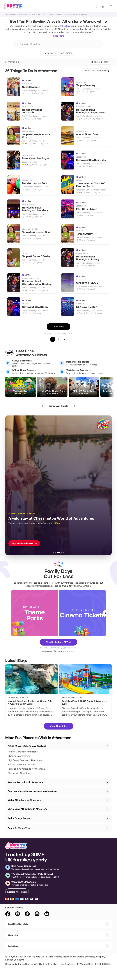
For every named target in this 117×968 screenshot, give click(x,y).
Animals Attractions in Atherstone (25, 782)
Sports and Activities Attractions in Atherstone (32, 791)
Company (13, 946)
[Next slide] (106, 613)
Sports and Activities (57, 14)
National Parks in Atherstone (22, 764)
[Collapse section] (107, 746)
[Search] (95, 6)
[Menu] (111, 6)
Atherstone (40, 14)
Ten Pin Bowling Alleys (78, 14)
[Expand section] (107, 782)
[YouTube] (46, 914)
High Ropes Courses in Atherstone (25, 760)
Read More (58, 35)
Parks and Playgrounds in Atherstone (26, 768)
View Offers (66, 53)
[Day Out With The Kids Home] (12, 6)
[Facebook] (7, 914)
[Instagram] (37, 914)
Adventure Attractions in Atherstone (27, 746)
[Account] (102, 6)
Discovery (13, 935)
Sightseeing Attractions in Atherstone (27, 809)
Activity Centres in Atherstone (23, 751)
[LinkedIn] (17, 914)
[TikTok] (27, 914)
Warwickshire (27, 14)
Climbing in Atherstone (19, 756)
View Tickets (51, 53)
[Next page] (64, 339)
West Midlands (11, 14)
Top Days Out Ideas (18, 924)
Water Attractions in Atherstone (24, 800)
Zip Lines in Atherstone (19, 773)
